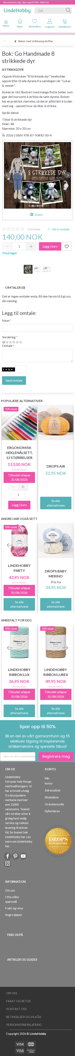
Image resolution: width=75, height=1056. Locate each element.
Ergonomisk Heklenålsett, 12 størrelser (19, 453)
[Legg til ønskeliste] (67, 246)
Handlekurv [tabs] (64, 26)
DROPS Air (56, 466)
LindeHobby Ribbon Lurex (55, 672)
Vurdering (9, 337)
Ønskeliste (35, 26)
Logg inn (49, 26)
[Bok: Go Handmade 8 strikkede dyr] (37, 175)
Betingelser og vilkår (23, 1017)
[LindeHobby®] (17, 9)
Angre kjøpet (13, 915)
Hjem (20, 26)
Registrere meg (56, 756)
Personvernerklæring (24, 1024)
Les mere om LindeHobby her (18, 841)
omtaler (34, 229)
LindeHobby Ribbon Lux (19, 672)
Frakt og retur (14, 908)
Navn (5, 320)
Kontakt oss (16, 1009)
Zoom (38, 214)
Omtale (7, 345)
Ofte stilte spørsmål (12, 899)
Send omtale (14, 380)
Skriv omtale (60, 229)
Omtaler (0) (15, 287)
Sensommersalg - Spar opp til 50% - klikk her (26, 2)
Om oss (10, 890)
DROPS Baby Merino (56, 573)
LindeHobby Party (19, 568)
